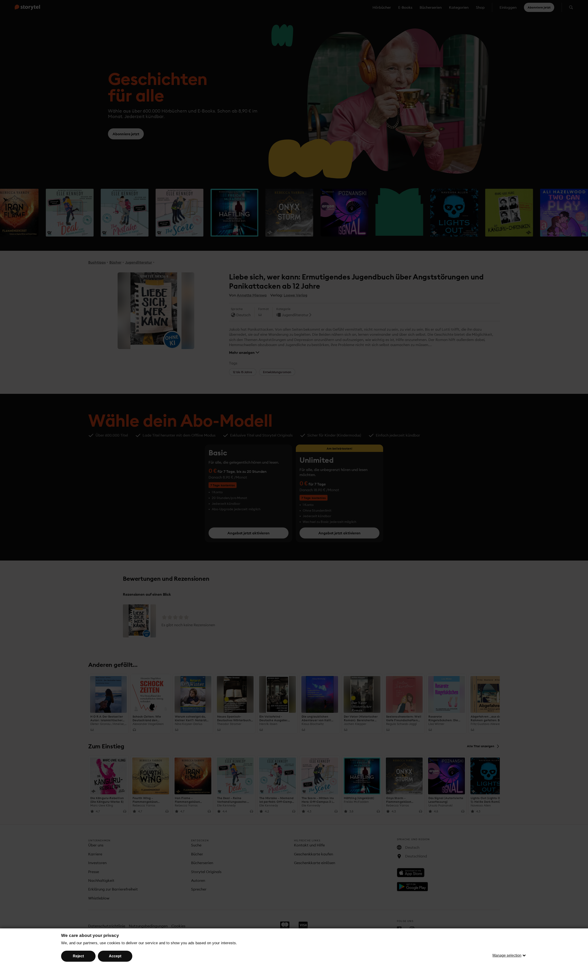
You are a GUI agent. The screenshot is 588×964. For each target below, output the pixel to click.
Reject (78, 956)
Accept (115, 956)
